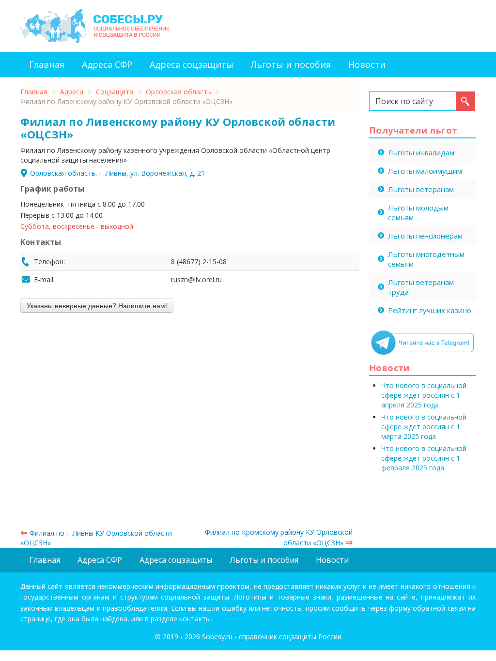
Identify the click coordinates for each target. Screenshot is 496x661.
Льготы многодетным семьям (426, 259)
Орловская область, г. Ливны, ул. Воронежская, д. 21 (117, 173)
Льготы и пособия (291, 64)
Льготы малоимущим (425, 171)
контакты (195, 618)
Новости (367, 64)
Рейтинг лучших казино (429, 310)
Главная (46, 64)
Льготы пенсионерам (425, 235)
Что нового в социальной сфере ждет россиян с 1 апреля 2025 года (423, 395)
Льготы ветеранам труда (421, 287)
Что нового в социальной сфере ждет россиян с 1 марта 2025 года (423, 426)
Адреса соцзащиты (191, 64)
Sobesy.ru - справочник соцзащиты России (271, 636)
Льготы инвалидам (421, 152)
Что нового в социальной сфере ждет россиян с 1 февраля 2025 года (423, 458)
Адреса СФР (107, 64)
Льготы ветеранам (421, 189)
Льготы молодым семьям (418, 212)
